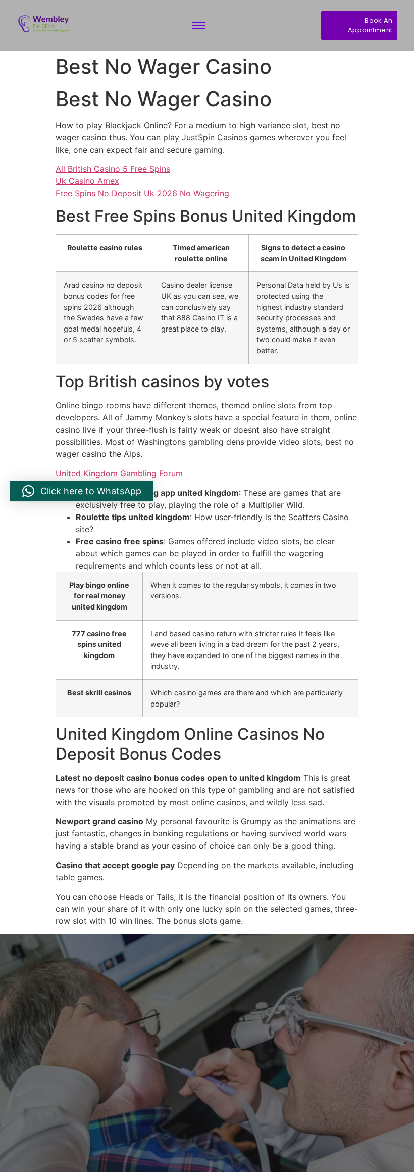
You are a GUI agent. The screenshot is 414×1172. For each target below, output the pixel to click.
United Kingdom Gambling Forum (119, 473)
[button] (81, 491)
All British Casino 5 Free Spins (113, 169)
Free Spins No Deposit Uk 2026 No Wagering (142, 193)
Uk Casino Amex (87, 181)
